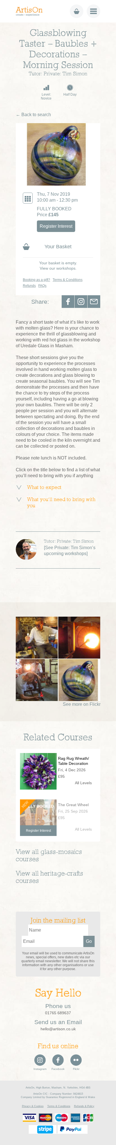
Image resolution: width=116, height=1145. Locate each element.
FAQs (42, 286)
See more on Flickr (82, 704)
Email (94, 301)
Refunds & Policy (84, 1106)
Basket (76, 11)
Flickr (76, 1068)
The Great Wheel (73, 805)
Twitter (81, 301)
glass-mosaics (61, 852)
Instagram (40, 1068)
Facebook (68, 301)
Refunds (29, 286)
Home (31, 11)
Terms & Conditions (67, 280)
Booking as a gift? (36, 280)
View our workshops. (58, 268)
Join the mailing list (58, 921)
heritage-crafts (61, 874)
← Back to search (33, 114)
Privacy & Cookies (33, 1106)
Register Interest (56, 226)
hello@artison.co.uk (58, 1029)
